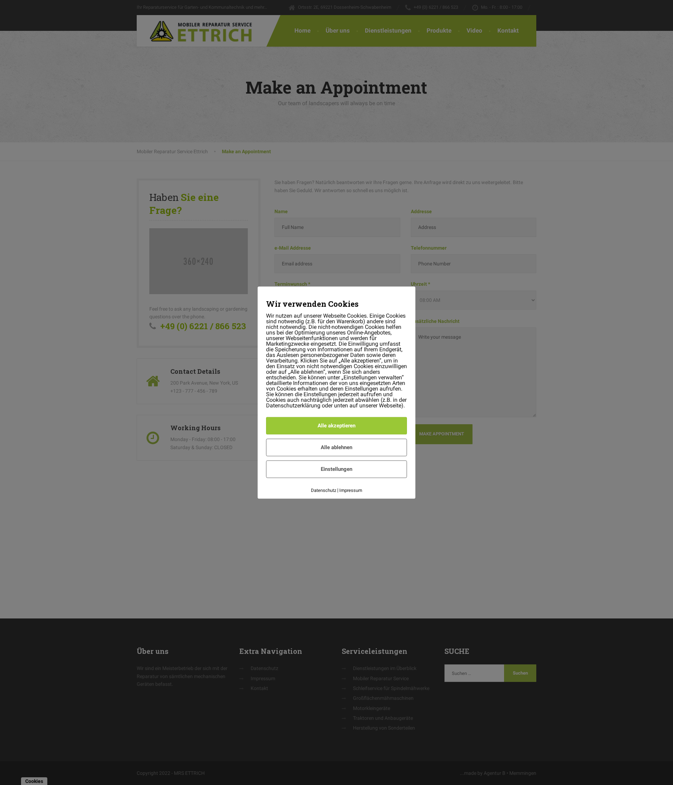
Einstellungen (336, 469)
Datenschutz (323, 490)
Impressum (350, 490)
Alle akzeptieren (336, 425)
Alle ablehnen (336, 447)
